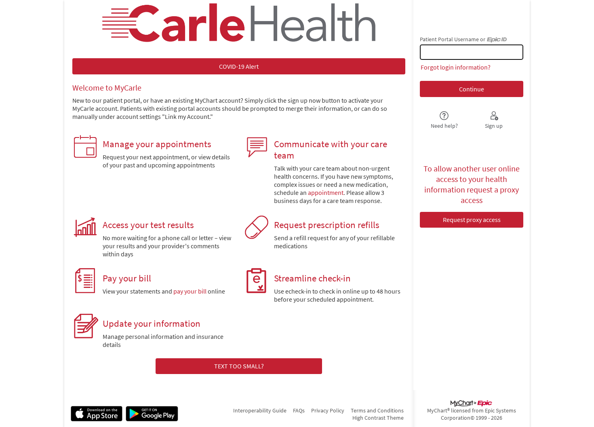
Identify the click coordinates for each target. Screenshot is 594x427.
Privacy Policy (327, 410)
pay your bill (189, 291)
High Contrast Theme (378, 417)
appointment (325, 192)
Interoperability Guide (259, 410)
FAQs (299, 410)
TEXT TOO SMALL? (239, 366)
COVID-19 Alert (239, 66)
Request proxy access (472, 220)
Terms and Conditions (377, 410)
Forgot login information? (456, 67)
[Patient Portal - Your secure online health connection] (239, 22)
